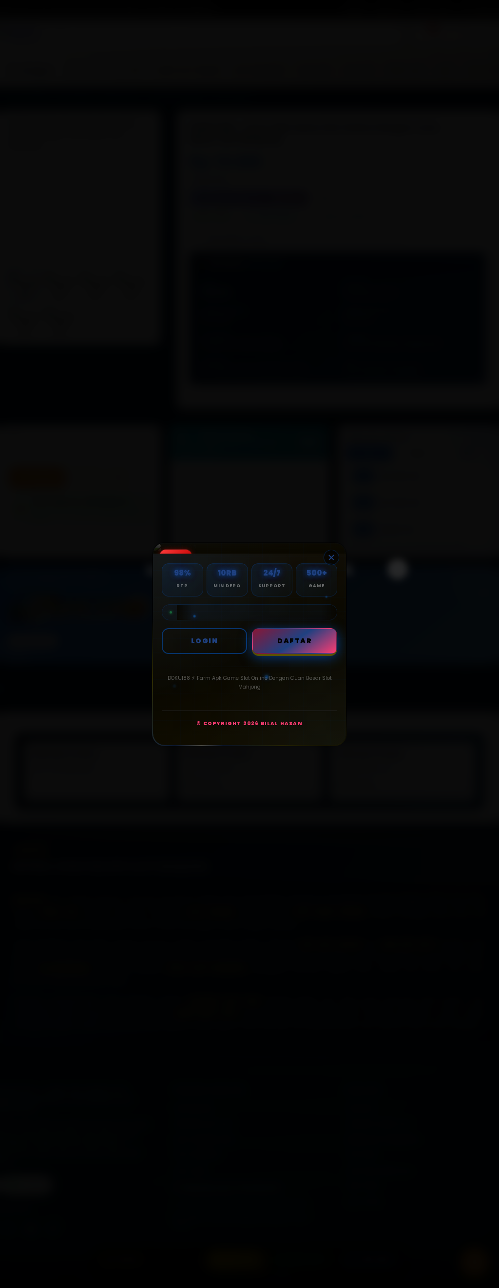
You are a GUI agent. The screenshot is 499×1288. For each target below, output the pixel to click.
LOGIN (204, 641)
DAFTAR (294, 641)
